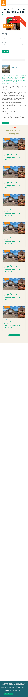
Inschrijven (18, 692)
